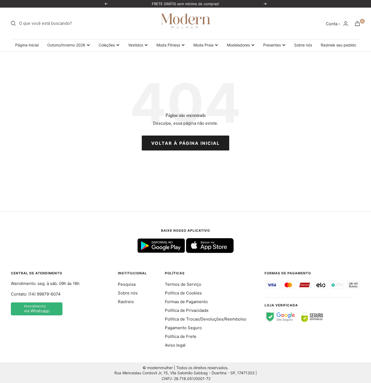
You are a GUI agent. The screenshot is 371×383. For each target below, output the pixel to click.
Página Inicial (27, 45)
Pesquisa (127, 284)
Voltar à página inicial (185, 143)
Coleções (107, 45)
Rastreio (126, 301)
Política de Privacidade (187, 310)
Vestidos (135, 45)
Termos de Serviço (183, 284)
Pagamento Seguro (183, 327)
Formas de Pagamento (186, 301)
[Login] (345, 23)
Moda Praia (203, 45)
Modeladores (238, 45)
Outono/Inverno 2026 (66, 45)
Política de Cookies (183, 293)
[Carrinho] (357, 23)
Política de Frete (180, 336)
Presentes (272, 45)
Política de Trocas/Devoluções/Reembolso (205, 319)
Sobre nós (303, 45)
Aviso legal (175, 345)
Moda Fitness (168, 45)
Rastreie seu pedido (338, 45)
